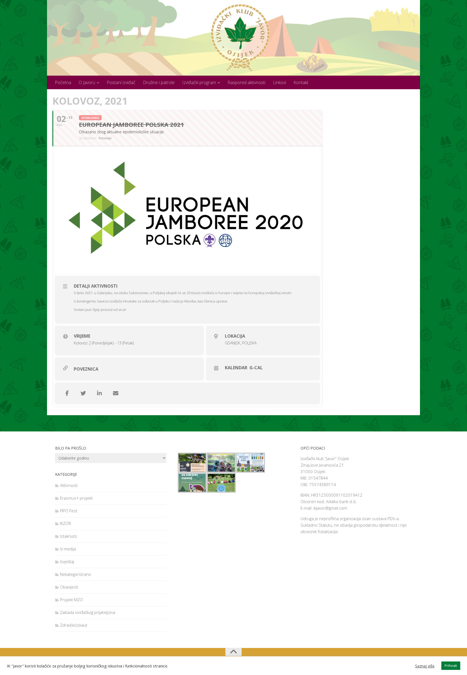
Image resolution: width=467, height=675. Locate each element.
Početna (63, 82)
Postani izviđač (121, 82)
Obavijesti (69, 587)
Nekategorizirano (75, 574)
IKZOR (65, 523)
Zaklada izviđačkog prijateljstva (87, 612)
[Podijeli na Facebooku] (67, 393)
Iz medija (68, 548)
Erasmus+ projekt (76, 498)
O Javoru (87, 82)
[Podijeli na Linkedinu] (99, 393)
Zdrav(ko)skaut (73, 625)
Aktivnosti (69, 485)
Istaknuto (68, 536)
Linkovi (279, 82)
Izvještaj (67, 561)
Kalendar (236, 368)
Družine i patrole (159, 82)
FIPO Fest (68, 510)
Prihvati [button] (451, 665)
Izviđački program (199, 82)
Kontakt (300, 82)
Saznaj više (425, 665)
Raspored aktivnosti (246, 82)
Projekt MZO (71, 599)
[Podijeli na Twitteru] (83, 393)
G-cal (256, 368)
